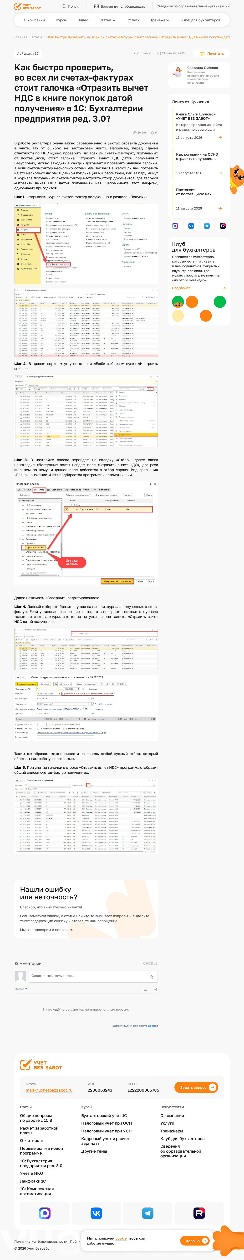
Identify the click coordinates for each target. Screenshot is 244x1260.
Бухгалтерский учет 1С (104, 1115)
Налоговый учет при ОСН (106, 1123)
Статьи (37, 37)
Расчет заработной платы (39, 1130)
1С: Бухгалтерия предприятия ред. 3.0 (41, 1163)
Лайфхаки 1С (28, 53)
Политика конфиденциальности (40, 1241)
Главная (20, 37)
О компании (172, 1115)
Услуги (167, 1123)
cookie (121, 1238)
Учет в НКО (31, 1173)
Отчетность (31, 1140)
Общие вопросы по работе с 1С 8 (36, 1118)
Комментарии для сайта (135, 1026)
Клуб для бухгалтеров (182, 1138)
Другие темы (94, 1151)
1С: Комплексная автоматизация (37, 1191)
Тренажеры (171, 1131)
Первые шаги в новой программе (41, 1150)
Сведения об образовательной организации (180, 1151)
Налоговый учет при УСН (106, 1131)
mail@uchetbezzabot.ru (49, 1090)
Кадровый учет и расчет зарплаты (105, 1141)
